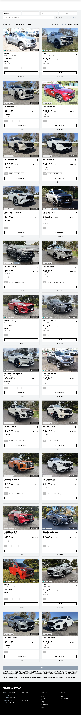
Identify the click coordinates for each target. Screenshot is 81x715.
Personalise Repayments (71, 17)
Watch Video (35, 50)
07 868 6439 (11, 702)
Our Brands (43, 695)
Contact (43, 707)
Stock (42, 696)
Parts (23, 702)
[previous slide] (4, 40)
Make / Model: (45, 13)
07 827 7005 (13, 695)
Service (43, 699)
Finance (23, 695)
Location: (6, 13)
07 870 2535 (13, 697)
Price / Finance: (63, 13)
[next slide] (38, 40)
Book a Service (25, 700)
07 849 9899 (12, 692)
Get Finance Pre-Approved (21, 72)
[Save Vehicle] (37, 55)
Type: (24, 13)
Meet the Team (64, 698)
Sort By (64, 24)
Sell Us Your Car (44, 704)
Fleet (42, 702)
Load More (40, 667)
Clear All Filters (59, 17)
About (42, 705)
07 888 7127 (12, 700)
